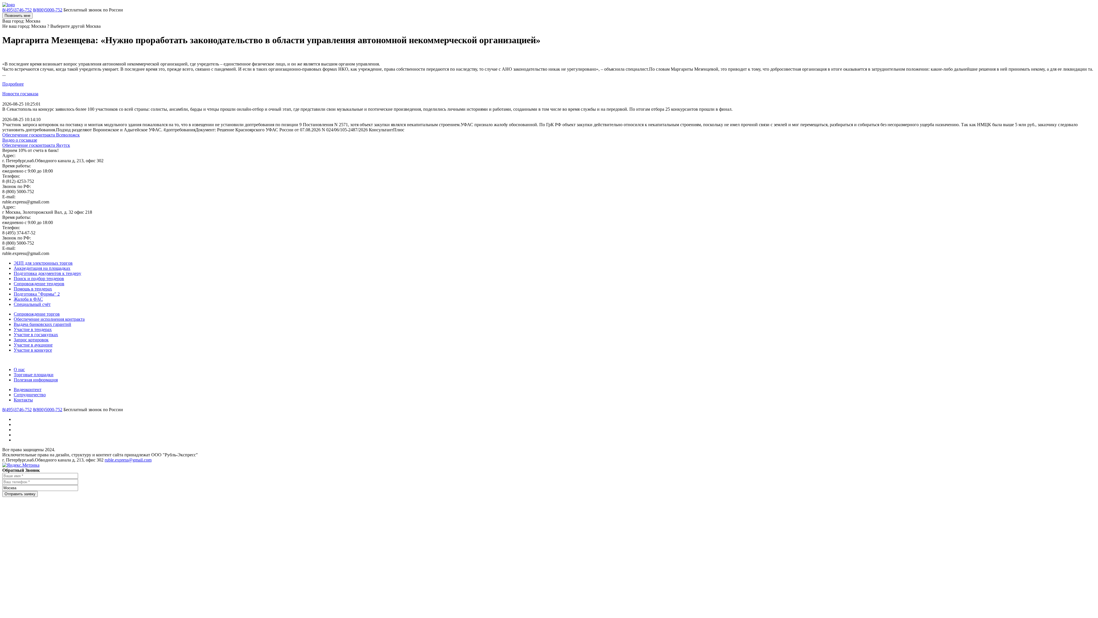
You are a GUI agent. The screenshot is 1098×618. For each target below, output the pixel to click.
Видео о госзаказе (19, 140)
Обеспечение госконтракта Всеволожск (41, 134)
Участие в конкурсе (33, 350)
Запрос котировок (31, 339)
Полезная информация (36, 379)
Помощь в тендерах (33, 288)
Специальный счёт (32, 304)
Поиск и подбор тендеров (39, 278)
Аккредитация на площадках (42, 268)
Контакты (23, 399)
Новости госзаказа (20, 93)
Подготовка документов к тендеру (47, 273)
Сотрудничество (30, 394)
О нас (19, 369)
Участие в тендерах (33, 329)
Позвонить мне (17, 15)
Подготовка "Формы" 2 (37, 294)
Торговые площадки (33, 374)
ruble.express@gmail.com (128, 459)
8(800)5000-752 (47, 9)
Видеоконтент (27, 389)
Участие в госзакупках (36, 334)
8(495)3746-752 (17, 9)
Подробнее (13, 84)
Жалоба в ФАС (28, 299)
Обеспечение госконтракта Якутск (36, 145)
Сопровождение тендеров (39, 283)
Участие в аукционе (33, 344)
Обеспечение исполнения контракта (49, 319)
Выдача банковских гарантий (42, 324)
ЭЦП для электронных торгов (43, 263)
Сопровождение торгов (37, 314)
